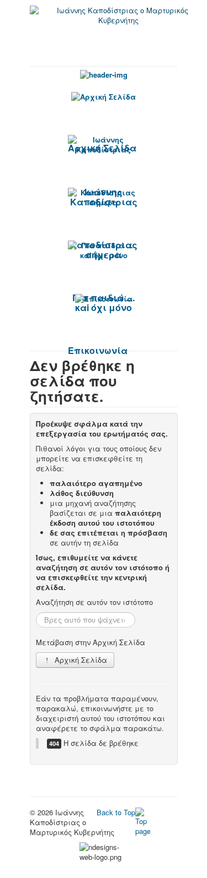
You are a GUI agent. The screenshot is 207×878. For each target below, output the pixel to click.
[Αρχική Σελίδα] (104, 96)
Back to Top (116, 812)
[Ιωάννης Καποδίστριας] (104, 145)
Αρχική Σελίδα (79, 660)
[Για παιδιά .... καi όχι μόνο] (104, 250)
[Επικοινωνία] (104, 298)
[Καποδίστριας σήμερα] (104, 198)
